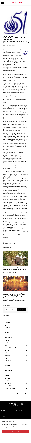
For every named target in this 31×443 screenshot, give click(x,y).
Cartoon (7, 375)
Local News (7, 355)
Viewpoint (7, 365)
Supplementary (8, 358)
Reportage (7, 378)
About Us (3, 416)
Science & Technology (10, 388)
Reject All (15, 439)
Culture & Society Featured (11, 353)
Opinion (7, 325)
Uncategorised (8, 370)
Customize (15, 435)
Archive (17, 414)
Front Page (7, 340)
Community (8, 335)
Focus (6, 345)
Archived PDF (8, 327)
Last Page (7, 350)
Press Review (8, 360)
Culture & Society (9, 320)
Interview (7, 330)
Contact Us (3, 414)
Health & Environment (10, 380)
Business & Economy (10, 385)
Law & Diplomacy (9, 373)
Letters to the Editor (10, 368)
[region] (15, 431)
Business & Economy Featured (12, 347)
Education (7, 322)
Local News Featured (10, 342)
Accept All (15, 431)
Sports (6, 363)
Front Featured (8, 337)
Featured (7, 332)
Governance (8, 383)
